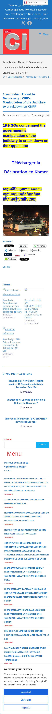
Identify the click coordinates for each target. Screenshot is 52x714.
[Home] (4, 76)
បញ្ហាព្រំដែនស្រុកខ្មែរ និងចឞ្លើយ (15, 466)
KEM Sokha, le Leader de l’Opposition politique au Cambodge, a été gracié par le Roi (26, 635)
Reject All (26, 707)
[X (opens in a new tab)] (23, 23)
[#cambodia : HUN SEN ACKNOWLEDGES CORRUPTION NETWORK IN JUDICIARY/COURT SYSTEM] (34, 293)
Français (32, 2)
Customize (26, 699)
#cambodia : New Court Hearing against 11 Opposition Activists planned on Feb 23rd (26, 384)
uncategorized (42, 115)
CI (8, 115)
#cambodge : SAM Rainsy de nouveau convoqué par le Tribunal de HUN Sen (12, 345)
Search (8, 439)
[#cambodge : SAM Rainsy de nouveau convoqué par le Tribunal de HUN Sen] (12, 332)
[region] (26, 689)
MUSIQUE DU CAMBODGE (16, 462)
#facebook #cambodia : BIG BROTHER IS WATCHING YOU (26, 420)
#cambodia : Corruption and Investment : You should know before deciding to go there (12, 306)
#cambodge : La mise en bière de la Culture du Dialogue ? (26, 401)
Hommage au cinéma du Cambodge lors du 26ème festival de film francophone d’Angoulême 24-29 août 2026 (26, 516)
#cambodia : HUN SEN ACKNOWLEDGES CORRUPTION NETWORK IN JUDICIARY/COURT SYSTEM (33, 309)
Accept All (26, 692)
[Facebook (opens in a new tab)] (29, 23)
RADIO (7, 470)
